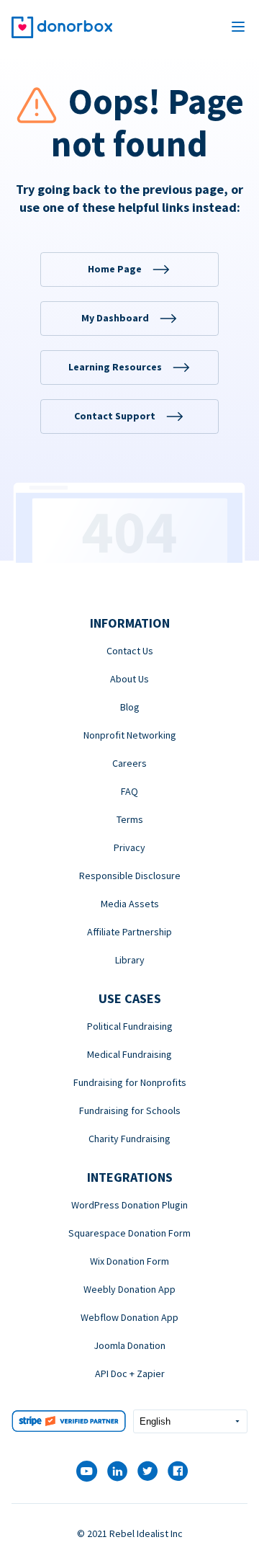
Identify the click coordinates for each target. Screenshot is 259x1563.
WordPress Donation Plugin (129, 1204)
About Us (129, 678)
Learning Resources (115, 366)
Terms (130, 819)
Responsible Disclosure (130, 875)
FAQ (129, 791)
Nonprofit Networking (129, 735)
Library (130, 959)
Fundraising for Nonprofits (129, 1082)
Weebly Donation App (129, 1289)
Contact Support (114, 415)
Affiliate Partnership (129, 931)
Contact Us (129, 650)
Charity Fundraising (129, 1138)
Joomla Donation (129, 1345)
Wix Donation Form (129, 1261)
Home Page (115, 268)
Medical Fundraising (129, 1054)
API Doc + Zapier (130, 1373)
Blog (130, 706)
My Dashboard (115, 317)
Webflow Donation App (129, 1317)
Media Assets (130, 903)
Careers (129, 763)
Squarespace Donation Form (129, 1232)
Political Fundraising (130, 1026)
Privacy (129, 847)
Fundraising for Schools (130, 1110)
